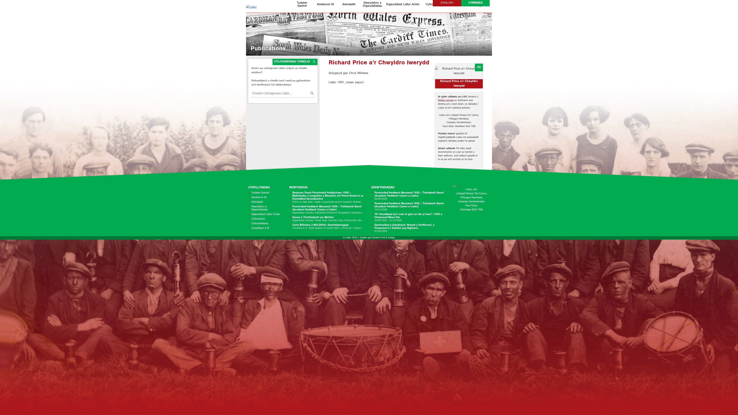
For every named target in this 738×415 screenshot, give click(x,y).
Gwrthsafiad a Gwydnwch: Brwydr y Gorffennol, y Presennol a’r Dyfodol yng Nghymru (404, 228)
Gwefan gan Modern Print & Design (377, 238)
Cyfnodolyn (258, 219)
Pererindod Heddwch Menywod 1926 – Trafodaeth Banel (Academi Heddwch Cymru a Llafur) (328, 210)
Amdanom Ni (325, 4)
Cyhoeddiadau (259, 223)
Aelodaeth (349, 4)
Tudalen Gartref (302, 5)
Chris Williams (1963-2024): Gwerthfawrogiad (328, 227)
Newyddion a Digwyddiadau (372, 5)
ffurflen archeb (446, 100)
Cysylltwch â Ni (260, 228)
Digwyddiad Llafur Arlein (403, 4)
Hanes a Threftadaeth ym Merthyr (328, 219)
